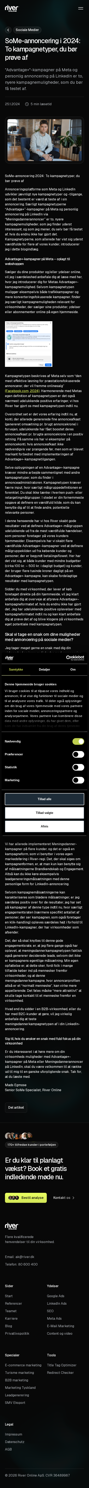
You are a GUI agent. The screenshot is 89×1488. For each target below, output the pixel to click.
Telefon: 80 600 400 (21, 1264)
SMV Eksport (15, 1403)
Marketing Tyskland (20, 1388)
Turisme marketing (19, 1373)
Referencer (13, 1303)
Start (9, 1296)
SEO (50, 1311)
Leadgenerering (17, 1395)
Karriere (11, 1318)
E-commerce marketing (23, 1365)
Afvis (44, 826)
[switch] (78, 754)
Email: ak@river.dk (19, 1257)
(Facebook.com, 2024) (22, 391)
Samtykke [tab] (16, 669)
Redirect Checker (60, 1373)
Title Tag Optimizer (62, 1365)
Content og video (59, 1333)
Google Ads (55, 1296)
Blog (8, 1326)
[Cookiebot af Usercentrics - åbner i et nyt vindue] (66, 658)
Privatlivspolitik (17, 1333)
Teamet (11, 1311)
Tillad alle (44, 799)
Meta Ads (54, 1318)
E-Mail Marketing (60, 1326)
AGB (8, 1449)
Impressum (13, 1434)
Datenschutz (14, 1442)
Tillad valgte (44, 813)
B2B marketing (16, 1380)
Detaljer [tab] (44, 669)
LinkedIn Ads (57, 1303)
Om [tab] (73, 669)
